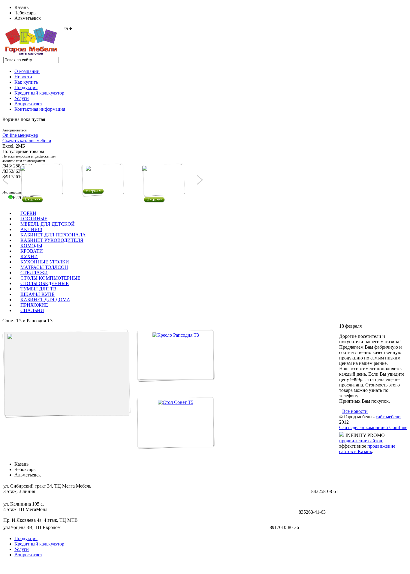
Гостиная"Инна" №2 (40, 186)
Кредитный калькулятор (39, 92)
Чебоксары (25, 12)
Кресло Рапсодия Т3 (163, 387)
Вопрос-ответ (28, 103)
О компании (27, 71)
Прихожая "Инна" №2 (163, 186)
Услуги (21, 98)
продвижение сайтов (360, 440)
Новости (23, 76)
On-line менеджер (20, 135)
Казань (21, 7)
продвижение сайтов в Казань (367, 448)
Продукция (26, 87)
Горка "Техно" (99, 178)
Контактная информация (39, 109)
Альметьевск (27, 18)
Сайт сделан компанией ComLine (373, 427)
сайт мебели (388, 416)
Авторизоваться (14, 130)
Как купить (26, 82)
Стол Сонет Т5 (158, 455)
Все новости (355, 411)
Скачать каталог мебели (26, 140)
